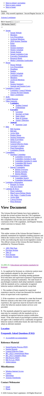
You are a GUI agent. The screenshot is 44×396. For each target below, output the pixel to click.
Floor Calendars (16, 191)
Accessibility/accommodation (16, 338)
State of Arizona (22, 118)
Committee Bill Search (23, 163)
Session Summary (17, 48)
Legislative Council (13, 88)
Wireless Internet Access (15, 371)
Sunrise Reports (11, 349)
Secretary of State (22, 114)
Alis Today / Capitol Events (20, 195)
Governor (19, 112)
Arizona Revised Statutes (19, 93)
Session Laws (15, 142)
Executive (14, 110)
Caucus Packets (16, 199)
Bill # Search (6, 22)
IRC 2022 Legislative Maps (16, 356)
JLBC (8, 97)
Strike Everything (16, 140)
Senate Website (16, 33)
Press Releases (15, 202)
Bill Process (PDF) (13, 358)
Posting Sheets (15, 135)
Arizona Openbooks (13, 378)
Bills (7, 127)
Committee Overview (23, 157)
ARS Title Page (11, 248)
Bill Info (13, 131)
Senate (8, 31)
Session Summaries (17, 137)
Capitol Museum (12, 99)
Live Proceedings (16, 37)
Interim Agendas (21, 172)
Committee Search (22, 178)
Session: (4, 11)
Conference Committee (18, 176)
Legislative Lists (16, 75)
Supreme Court (21, 125)
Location (5, 328)
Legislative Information (14, 182)
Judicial (13, 122)
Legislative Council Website (20, 90)
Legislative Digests (17, 150)
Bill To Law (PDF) (13, 360)
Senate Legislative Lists (19, 54)
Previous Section (12, 250)
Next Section (10, 255)
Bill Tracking (15, 129)
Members (13, 35)
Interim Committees (17, 167)
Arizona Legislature (8, 18)
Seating (13, 46)
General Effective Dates (19, 144)
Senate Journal (15, 52)
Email (8, 387)
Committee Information (23, 180)
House (8, 63)
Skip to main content (13, 5)
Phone (8, 389)
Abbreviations (11, 362)
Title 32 (8, 252)
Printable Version (12, 257)
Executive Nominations (19, 56)
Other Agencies (11, 101)
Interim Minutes (21, 174)
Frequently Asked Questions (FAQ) (18, 333)
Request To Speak (17, 184)
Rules (12, 43)
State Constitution (16, 95)
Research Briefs (16, 58)
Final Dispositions (17, 148)
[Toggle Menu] (2, 27)
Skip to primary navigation (15, 3)
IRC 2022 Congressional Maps (17, 353)
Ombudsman (20, 108)
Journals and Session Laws (20, 86)
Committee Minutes (22, 165)
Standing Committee (17, 155)
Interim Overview (21, 169)
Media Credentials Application (21, 60)
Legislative (14, 103)
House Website (15, 65)
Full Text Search (16, 187)
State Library (20, 116)
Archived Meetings (17, 39)
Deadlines (14, 69)
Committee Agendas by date (25, 159)
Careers (8, 373)
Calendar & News (12, 189)
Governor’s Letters (17, 146)
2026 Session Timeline (18, 41)
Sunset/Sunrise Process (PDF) (17, 347)
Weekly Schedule (16, 50)
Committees (10, 152)
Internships (10, 376)
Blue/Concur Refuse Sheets (20, 193)
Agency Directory (22, 120)
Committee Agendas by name (26, 161)
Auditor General (22, 105)
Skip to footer (11, 7)
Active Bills (14, 133)
